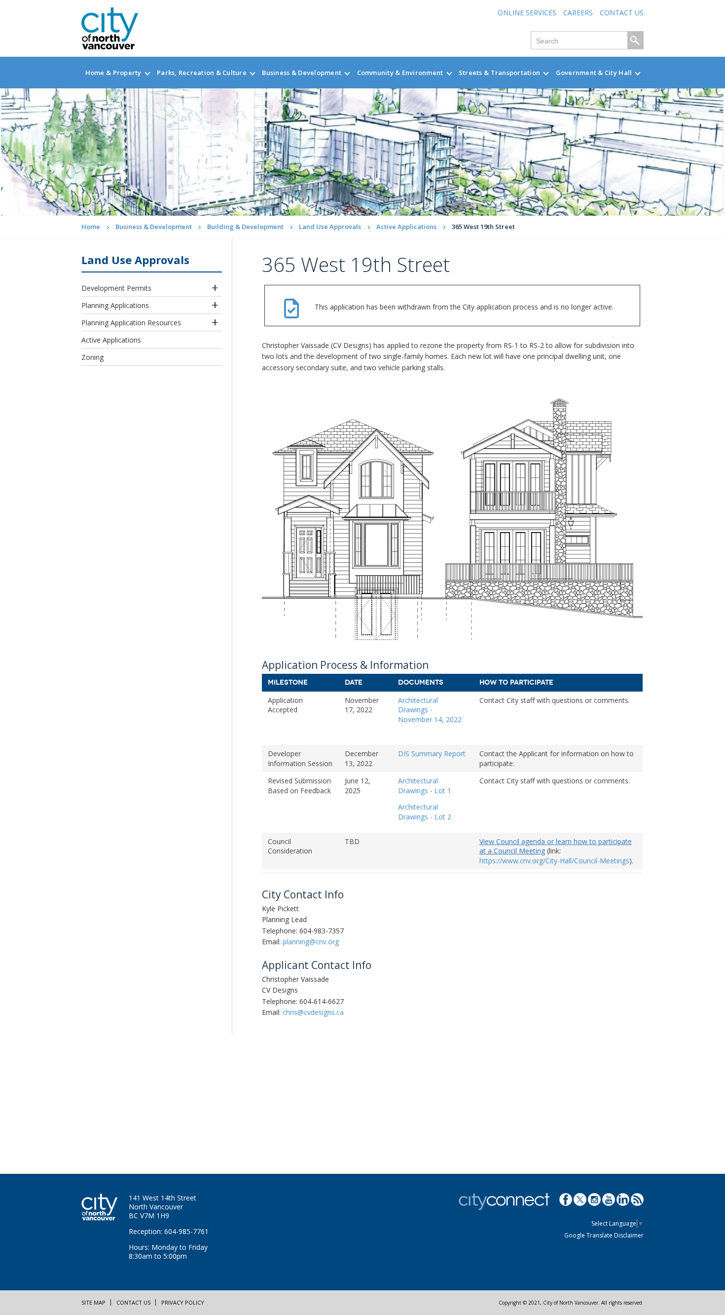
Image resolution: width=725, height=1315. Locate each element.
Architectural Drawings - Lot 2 (424, 811)
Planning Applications (115, 305)
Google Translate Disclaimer (604, 1235)
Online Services (527, 12)
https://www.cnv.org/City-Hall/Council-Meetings (554, 860)
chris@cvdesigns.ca (313, 1012)
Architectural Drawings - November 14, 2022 (430, 710)
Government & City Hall (594, 72)
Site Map (93, 1302)
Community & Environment (400, 72)
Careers (578, 12)
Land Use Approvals (330, 226)
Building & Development (245, 226)
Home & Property (113, 72)
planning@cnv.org (311, 941)
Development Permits (116, 288)
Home (90, 226)
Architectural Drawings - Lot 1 (424, 785)
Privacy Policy (182, 1302)
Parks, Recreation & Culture (202, 72)
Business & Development (301, 72)
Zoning (92, 357)
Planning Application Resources (131, 322)
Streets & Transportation (499, 72)
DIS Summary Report (432, 753)
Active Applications (406, 226)
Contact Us (622, 12)
